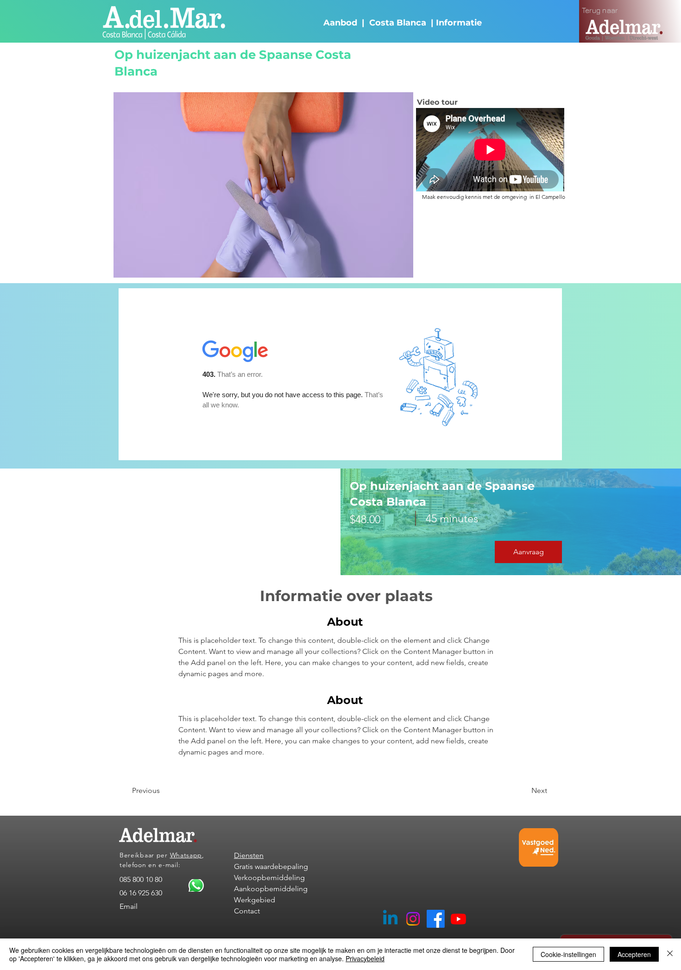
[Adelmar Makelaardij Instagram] (413, 919)
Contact (247, 911)
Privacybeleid (365, 958)
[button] (528, 552)
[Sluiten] (669, 954)
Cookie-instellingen (568, 954)
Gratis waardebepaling (271, 866)
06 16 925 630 (141, 892)
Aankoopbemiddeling (271, 888)
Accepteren (634, 954)
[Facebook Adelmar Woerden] (436, 919)
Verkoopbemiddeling (269, 877)
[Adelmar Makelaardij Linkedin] (390, 919)
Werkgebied (254, 899)
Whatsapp (186, 855)
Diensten (249, 855)
